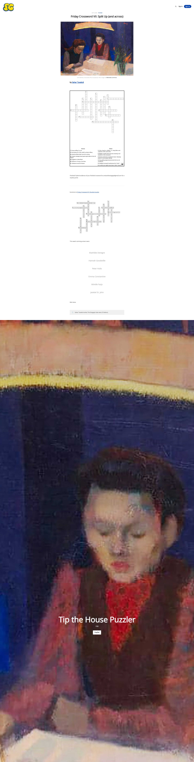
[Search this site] (176, 6)
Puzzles (100, 12)
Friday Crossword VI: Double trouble (88, 192)
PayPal (97, 632)
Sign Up (187, 6)
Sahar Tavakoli (78, 82)
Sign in (180, 6)
